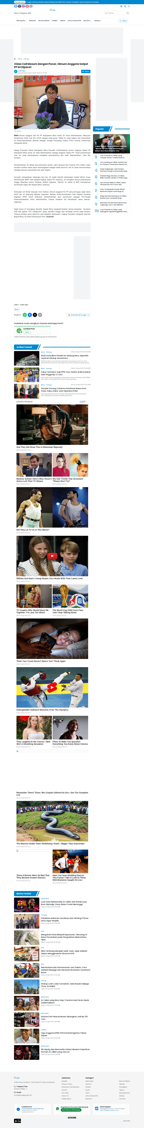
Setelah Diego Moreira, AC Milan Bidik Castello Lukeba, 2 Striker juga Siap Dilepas (113, 178)
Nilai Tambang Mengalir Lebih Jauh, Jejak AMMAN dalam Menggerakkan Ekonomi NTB (64, 952)
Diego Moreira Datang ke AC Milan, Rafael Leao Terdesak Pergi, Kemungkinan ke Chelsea (113, 198)
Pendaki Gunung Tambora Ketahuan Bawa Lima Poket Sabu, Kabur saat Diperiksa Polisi (63, 389)
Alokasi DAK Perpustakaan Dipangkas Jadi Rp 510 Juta (64, 1017)
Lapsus (121, 1090)
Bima (17, 309)
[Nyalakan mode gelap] (129, 6)
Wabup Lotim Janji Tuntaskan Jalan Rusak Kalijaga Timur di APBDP (65, 985)
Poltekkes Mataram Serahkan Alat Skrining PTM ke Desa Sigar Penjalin (64, 919)
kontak (64, 1090)
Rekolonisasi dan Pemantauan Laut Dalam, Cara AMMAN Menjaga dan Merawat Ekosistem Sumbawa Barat (65, 970)
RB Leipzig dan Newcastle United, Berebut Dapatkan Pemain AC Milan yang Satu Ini (65, 1050)
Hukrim (62, 21)
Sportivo (86, 21)
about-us (65, 1096)
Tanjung (44, 915)
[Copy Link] (40, 315)
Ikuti (27, 332)
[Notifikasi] (125, 6)
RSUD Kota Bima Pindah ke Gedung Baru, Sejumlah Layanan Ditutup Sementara (64, 356)
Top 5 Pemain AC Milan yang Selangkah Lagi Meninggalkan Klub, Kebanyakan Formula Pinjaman (113, 212)
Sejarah (122, 1084)
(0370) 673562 (19, 1089)
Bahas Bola (45, 899)
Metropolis (21, 21)
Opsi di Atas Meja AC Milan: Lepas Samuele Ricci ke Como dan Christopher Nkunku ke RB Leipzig (113, 185)
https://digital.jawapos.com (109, 1110)
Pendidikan (123, 1087)
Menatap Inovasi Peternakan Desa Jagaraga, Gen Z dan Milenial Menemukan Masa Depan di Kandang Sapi (113, 206)
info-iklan (65, 1093)
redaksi (64, 1081)
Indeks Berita (66, 1099)
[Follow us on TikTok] (31, 6)
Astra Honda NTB (74, 21)
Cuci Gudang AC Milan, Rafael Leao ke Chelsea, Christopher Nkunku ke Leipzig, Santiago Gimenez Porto (113, 164)
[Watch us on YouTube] (27, 6)
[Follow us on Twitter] (19, 6)
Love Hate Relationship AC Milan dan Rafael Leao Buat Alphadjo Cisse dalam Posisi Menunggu (64, 903)
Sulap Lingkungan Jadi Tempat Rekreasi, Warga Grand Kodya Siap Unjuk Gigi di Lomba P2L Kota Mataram (113, 172)
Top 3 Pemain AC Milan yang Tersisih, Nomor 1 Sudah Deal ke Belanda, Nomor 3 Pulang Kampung (114, 157)
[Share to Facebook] (30, 315)
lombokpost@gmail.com (23, 1095)
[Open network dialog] (121, 6)
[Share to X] (35, 315)
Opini (87, 1093)
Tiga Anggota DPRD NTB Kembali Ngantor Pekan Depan (63, 1034)
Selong (43, 980)
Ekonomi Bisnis (43, 21)
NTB (42, 931)
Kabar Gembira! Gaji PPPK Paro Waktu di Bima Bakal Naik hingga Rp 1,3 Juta (65, 373)
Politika (54, 21)
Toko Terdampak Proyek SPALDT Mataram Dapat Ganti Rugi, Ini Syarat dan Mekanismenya (112, 191)
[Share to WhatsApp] (25, 315)
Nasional (32, 21)
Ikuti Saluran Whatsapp (71, 1110)
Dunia (88, 1090)
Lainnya (97, 21)
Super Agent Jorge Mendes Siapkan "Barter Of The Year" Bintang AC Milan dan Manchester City (111, 148)
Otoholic (122, 1099)
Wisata (121, 1096)
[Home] (14, 59)
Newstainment (124, 1093)
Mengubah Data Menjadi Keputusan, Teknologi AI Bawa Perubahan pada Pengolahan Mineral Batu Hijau (64, 937)
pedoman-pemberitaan (70, 1087)
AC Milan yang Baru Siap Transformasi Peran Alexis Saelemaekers (65, 1001)
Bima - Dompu (23, 59)
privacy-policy (67, 1084)
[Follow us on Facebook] (15, 6)
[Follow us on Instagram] (23, 6)
